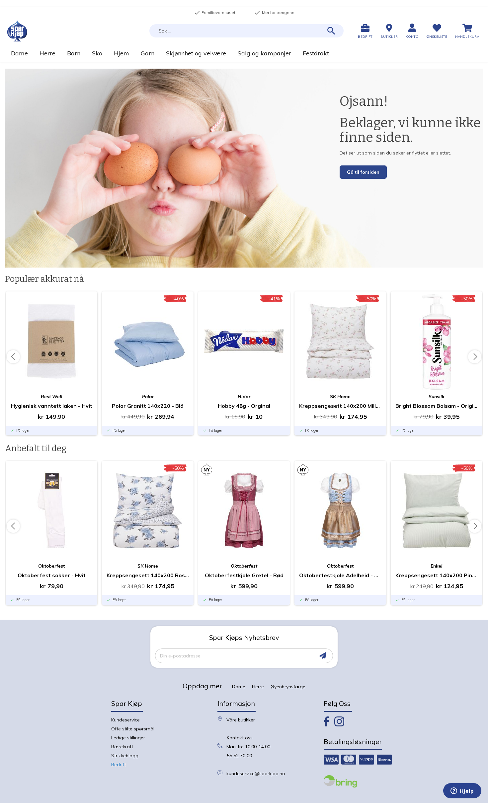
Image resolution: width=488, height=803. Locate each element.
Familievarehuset (215, 12)
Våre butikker (240, 720)
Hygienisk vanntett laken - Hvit (51, 405)
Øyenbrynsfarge (288, 687)
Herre (258, 687)
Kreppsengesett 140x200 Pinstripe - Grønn (436, 575)
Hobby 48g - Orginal (244, 405)
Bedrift (118, 765)
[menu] (244, 53)
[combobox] (246, 30)
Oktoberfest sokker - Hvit (52, 575)
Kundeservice (125, 720)
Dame (238, 687)
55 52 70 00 (239, 756)
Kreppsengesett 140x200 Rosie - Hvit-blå (148, 575)
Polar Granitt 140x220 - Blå (148, 405)
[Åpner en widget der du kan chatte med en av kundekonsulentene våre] (462, 791)
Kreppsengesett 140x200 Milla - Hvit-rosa (340, 405)
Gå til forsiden (363, 172)
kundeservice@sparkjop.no (255, 773)
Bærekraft (122, 747)
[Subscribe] (323, 656)
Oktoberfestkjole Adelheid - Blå (340, 575)
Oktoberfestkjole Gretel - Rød (244, 575)
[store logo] (17, 31)
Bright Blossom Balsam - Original (436, 405)
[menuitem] (19, 53)
